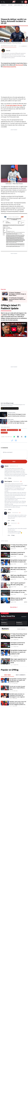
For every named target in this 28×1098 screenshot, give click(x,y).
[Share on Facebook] (18, 436)
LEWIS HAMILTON (18, 5)
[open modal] (26, 2)
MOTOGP (10, 5)
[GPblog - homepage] (14, 2)
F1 (1, 315)
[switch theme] (4, 2)
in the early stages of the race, (14, 105)
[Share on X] (21, 436)
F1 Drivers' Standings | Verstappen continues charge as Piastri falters (17, 294)
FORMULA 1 (4, 5)
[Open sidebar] (2, 2)
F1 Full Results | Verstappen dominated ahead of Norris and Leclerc (17, 299)
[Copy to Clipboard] (12, 440)
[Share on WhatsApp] (14, 436)
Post (14, 461)
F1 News (3, 26)
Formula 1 (3, 430)
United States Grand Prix (9, 67)
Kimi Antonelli (19, 65)
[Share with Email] (15, 440)
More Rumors (21, 629)
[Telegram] (25, 436)
